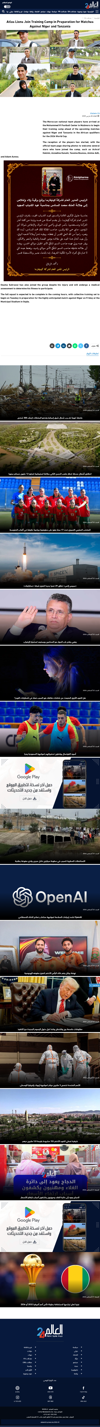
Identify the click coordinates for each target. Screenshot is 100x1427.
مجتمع (43, 11)
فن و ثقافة (18, 11)
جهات (49, 11)
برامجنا (29, 1366)
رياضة (31, 11)
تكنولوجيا (74, 1369)
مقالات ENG (27, 1362)
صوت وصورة (81, 11)
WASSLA (45, 1409)
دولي (11, 11)
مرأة (76, 1358)
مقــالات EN (72, 11)
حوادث (26, 11)
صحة (76, 1366)
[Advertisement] (50, 322)
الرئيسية (91, 11)
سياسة (54, 11)
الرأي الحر (29, 1369)
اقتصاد (37, 11)
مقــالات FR (62, 11)
